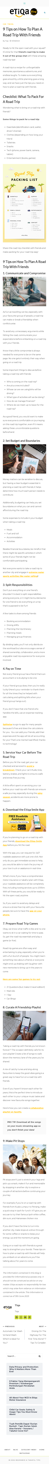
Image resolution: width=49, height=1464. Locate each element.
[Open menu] (24, 3)
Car (4, 24)
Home (41, 1450)
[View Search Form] (44, 12)
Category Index (28, 1450)
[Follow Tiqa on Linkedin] (29, 1317)
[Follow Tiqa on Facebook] (17, 1317)
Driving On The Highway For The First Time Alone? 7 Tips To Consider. (37, 1335)
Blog (15, 1450)
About (7, 1450)
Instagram (24, 1453)
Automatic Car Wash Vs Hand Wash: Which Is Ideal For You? (12, 1335)
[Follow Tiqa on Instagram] (21, 1317)
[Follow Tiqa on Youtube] (25, 1317)
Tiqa (6, 41)
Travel (10, 24)
